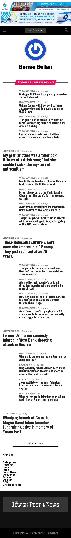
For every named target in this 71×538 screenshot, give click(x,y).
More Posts (35, 443)
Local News (9, 472)
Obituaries (9, 474)
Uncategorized (12, 484)
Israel (6, 467)
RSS (5, 482)
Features (8, 464)
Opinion (7, 477)
